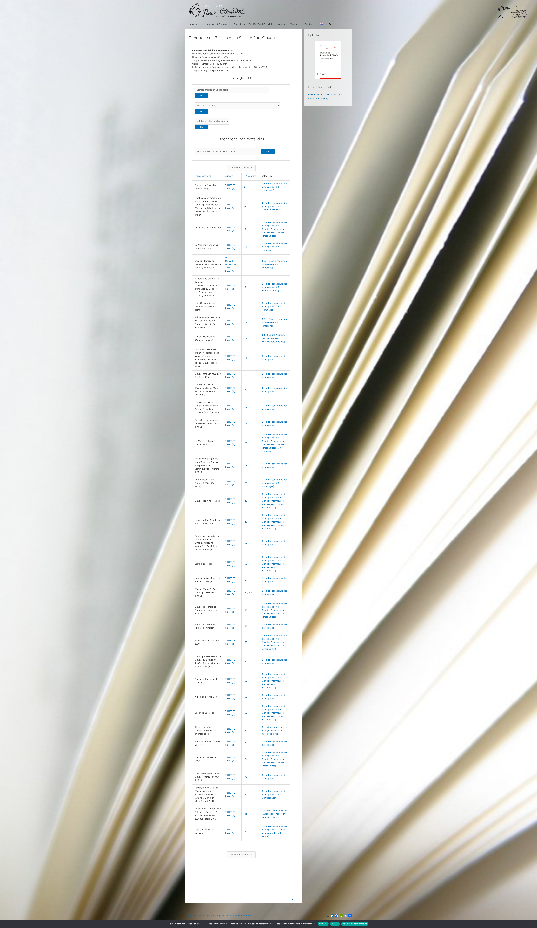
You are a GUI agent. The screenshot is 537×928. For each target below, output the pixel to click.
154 (245, 592)
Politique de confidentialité (239, 915)
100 (245, 229)
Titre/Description (204, 176)
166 (245, 696)
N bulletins (250, 176)
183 (245, 831)
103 (245, 246)
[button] (330, 24)
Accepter (323, 924)
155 (250, 592)
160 (245, 661)
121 (245, 407)
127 (245, 465)
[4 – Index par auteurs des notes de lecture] (274, 833)
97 (245, 206)
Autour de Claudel (288, 24)
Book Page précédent (201, 900)
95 (245, 187)
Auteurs (229, 176)
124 (245, 442)
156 (245, 610)
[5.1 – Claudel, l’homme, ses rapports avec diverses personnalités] (273, 338)
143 (245, 500)
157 (245, 626)
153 (245, 580)
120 (245, 375)
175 (245, 776)
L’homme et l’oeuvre (216, 24)
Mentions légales (215, 915)
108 (245, 264)
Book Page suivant (282, 900)
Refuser (335, 924)
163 (245, 680)
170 (245, 743)
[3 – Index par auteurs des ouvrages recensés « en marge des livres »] (274, 730)
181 (245, 813)
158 (245, 642)
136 (245, 483)
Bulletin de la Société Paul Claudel (253, 24)
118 (245, 322)
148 (245, 521)
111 (245, 306)
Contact (309, 24)
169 (245, 730)
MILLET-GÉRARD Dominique (230, 261)
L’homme (193, 24)
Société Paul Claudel (195, 915)
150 (245, 542)
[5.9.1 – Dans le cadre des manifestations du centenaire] (274, 264)
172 (245, 759)
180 (245, 794)
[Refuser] (533, 923)
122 (245, 423)
